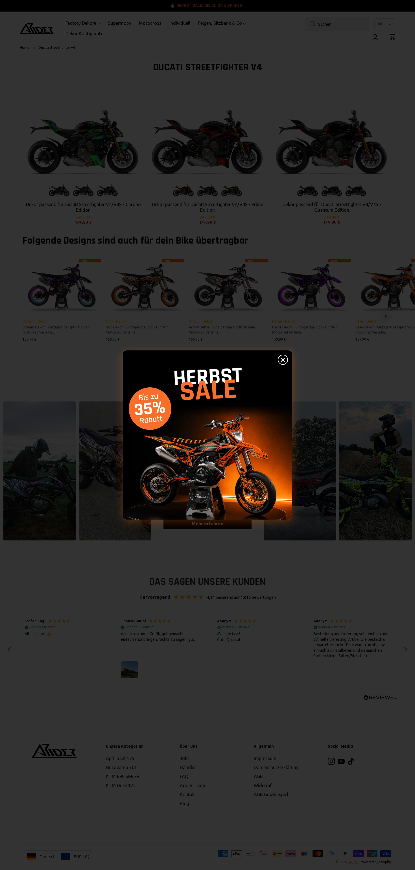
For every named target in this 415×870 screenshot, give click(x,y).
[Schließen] (283, 360)
